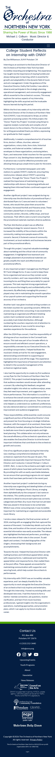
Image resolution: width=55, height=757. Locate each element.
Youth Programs (27, 665)
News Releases (27, 680)
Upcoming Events (27, 660)
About (27, 670)
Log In (27, 751)
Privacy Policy (36, 739)
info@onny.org (27, 648)
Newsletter (27, 675)
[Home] (27, 20)
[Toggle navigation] (48, 45)
